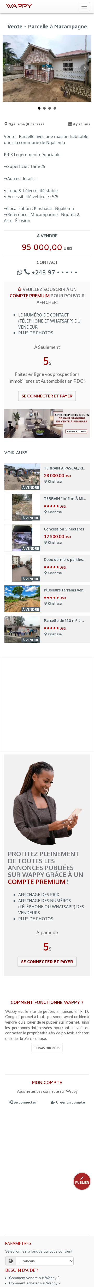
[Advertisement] (47, 704)
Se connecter (24, 1102)
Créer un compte (70, 1102)
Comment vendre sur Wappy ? (34, 1278)
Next (84, 68)
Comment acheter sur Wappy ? (35, 1283)
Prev (9, 68)
